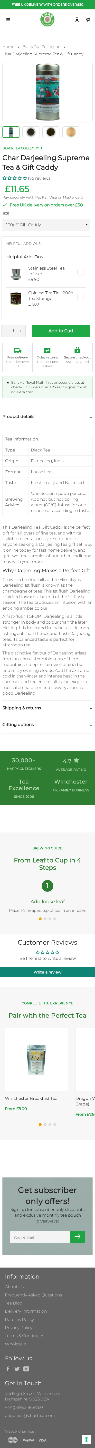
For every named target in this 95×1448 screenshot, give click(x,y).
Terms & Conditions (24, 1335)
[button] (14, 178)
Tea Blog (14, 1303)
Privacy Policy (18, 1327)
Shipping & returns (21, 707)
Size (5, 213)
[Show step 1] (40, 918)
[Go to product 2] (45, 1124)
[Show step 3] (49, 918)
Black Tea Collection (41, 46)
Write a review (47, 972)
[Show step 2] (45, 918)
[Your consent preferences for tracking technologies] (86, 1439)
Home (8, 46)
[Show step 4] (54, 918)
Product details (18, 416)
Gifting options (18, 724)
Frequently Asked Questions (33, 1295)
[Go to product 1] (40, 1124)
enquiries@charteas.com (30, 1415)
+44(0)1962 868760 (24, 1407)
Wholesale (15, 1343)
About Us (14, 1286)
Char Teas (26, 1431)
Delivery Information (26, 1311)
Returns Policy (19, 1319)
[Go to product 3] (49, 1124)
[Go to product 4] (54, 1124)
